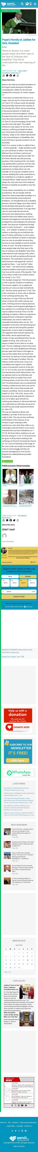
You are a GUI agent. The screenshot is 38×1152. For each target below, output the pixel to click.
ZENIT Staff (22, 71)
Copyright (19, 1126)
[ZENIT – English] (10, 4)
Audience (15, 1122)
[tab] (11, 1079)
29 (14, 967)
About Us (3, 1122)
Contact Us (28, 1126)
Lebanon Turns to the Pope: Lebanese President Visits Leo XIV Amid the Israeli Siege (11, 989)
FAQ (9, 1122)
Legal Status (10, 1126)
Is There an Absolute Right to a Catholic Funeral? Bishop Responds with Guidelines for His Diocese (22, 880)
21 (10, 964)
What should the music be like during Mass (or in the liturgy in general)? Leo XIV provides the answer (11, 1017)
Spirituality (15, 11)
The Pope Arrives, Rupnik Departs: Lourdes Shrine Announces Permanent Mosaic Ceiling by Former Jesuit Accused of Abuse (18, 800)
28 (10, 967)
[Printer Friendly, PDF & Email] (7, 461)
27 (6, 967)
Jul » (9, 972)
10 (23, 956)
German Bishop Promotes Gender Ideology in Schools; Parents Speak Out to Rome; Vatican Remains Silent (22, 868)
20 (6, 964)
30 (19, 967)
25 (27, 964)
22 (14, 964)
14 (10, 960)
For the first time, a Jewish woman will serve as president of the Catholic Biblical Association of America (22, 832)
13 (6, 960)
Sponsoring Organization (28, 1122)
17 (23, 960)
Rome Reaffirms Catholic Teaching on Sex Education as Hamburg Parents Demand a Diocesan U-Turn (17, 808)
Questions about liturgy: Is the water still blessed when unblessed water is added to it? (23, 844)
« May (6, 972)
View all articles (8, 541)
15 (14, 960)
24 (23, 964)
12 (32, 956)
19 (32, 960)
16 (19, 960)
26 (32, 964)
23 (19, 964)
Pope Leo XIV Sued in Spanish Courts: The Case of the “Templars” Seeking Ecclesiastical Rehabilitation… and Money (23, 855)
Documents (5, 11)
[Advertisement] (19, 634)
